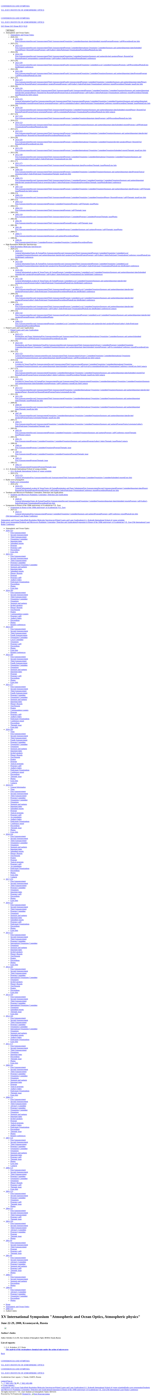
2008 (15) (19, 178)
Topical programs (71, 93)
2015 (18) (19, 279)
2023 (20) (19, 262)
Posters (23, 58)
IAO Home (5, 26)
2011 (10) (18, 396)
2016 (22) (19, 123)
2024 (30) (19, 54)
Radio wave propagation (19, 482)
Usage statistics (8, 1385)
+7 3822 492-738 (10, 1383)
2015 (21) (19, 131)
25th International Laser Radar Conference (22, 516)
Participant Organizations (70, 50)
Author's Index (55, 50)
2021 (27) (19, 80)
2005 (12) (19, 202)
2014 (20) (19, 140)
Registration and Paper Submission (28, 336)
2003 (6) (18, 430)
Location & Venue (37, 272)
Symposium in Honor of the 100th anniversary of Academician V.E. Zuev (38, 507)
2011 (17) (18, 163)
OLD (25, 26)
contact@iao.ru (6, 1381)
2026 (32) (19, 39)
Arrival (86, 366)
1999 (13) (19, 321)
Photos (91, 50)
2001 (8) (18, 227)
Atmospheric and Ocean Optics (22, 35)
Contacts (35, 95)
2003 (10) (19, 214)
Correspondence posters (35, 58)
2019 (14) (19, 362)
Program (109, 41)
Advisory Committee (72, 180)
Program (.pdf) (117, 41)
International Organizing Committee (92, 48)
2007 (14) (19, 187)
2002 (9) (18, 221)
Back (3, 1354)
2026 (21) (19, 251)
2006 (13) (19, 195)
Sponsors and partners (114, 48)
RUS (21, 26)
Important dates (87, 41)
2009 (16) (19, 170)
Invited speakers (112, 56)
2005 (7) (18, 422)
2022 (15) (19, 475)
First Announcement (22, 41)
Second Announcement (39, 41)
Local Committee (104, 65)
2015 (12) (19, 379)
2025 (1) (18, 512)
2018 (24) (19, 108)
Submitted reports (99, 41)
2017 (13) (19, 371)
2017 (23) (19, 116)
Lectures (25, 283)
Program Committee (71, 48)
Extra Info (136, 41)
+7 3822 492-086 (25, 1383)
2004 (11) (18, 208)
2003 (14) (19, 313)
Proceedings (127, 41)
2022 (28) (19, 71)
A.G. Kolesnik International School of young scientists (30, 471)
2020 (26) (19, 88)
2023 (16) (19, 343)
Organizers (85, 56)
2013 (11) (18, 388)
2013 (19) (19, 148)
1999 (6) (18, 240)
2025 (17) (19, 334)
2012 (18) (19, 155)
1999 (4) (18, 445)
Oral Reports (26, 84)
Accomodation (68, 103)
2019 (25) (19, 99)
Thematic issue (129, 84)
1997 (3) (18, 452)
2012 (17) (19, 287)
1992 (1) (18, 465)
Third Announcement (56, 41)
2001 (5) (18, 439)
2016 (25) (19, 486)
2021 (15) (19, 354)
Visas (17, 90)
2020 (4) (18, 499)
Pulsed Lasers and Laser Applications (24, 330)
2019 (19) (19, 270)
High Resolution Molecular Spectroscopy (25, 247)
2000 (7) (18, 234)
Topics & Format (36, 253)
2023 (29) (19, 63)
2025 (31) (19, 46)
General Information (22, 101)
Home (8, 1304)
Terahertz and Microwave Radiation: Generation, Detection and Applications (39, 495)
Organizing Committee (72, 41)
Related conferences (88, 58)
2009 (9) (18, 405)
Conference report (108, 84)
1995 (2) (18, 458)
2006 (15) (19, 304)
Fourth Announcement (72, 65)
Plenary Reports (26, 50)
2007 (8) (18, 413)
